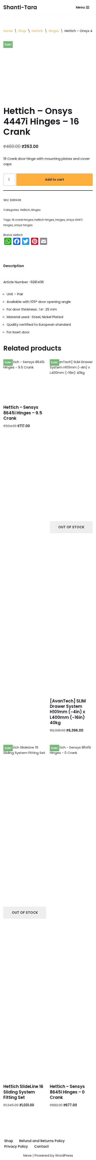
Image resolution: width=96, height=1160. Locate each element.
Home (8, 31)
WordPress (64, 1155)
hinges (60, 220)
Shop (22, 31)
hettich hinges (44, 220)
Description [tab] (13, 265)
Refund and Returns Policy (42, 1141)
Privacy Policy (16, 1146)
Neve (27, 1155)
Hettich (37, 31)
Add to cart (54, 179)
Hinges (54, 31)
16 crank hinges (22, 220)
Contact (41, 1146)
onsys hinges (23, 225)
